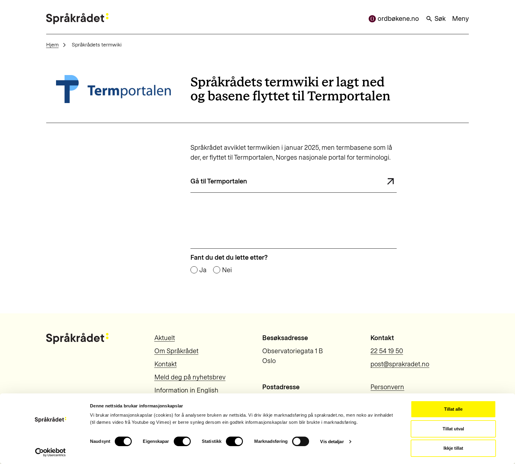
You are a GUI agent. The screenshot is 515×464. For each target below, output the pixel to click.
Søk (440, 19)
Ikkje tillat (453, 448)
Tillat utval (453, 428)
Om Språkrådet (176, 351)
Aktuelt (164, 338)
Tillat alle (453, 409)
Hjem (52, 44)
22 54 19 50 (386, 351)
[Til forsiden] (77, 18)
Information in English (186, 390)
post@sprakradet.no (399, 364)
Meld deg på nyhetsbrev (190, 377)
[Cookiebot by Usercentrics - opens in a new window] (50, 452)
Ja (203, 270)
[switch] (182, 441)
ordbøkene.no (398, 19)
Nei (227, 270)
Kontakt (165, 364)
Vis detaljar (332, 441)
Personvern (387, 387)
